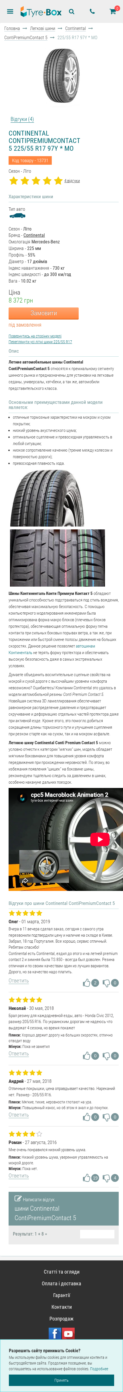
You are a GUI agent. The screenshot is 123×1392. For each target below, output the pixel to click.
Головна (12, 28)
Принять (61, 1380)
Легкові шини (42, 28)
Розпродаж (61, 1319)
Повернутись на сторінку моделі (35, 336)
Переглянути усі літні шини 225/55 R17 (40, 341)
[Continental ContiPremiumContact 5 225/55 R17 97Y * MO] (61, 75)
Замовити (44, 313)
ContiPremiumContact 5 (25, 37)
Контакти (61, 1307)
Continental (75, 28)
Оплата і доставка (61, 1283)
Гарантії (61, 1295)
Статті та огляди (62, 1272)
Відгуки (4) (22, 119)
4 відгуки (72, 180)
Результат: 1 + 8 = (30, 1234)
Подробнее (99, 1369)
